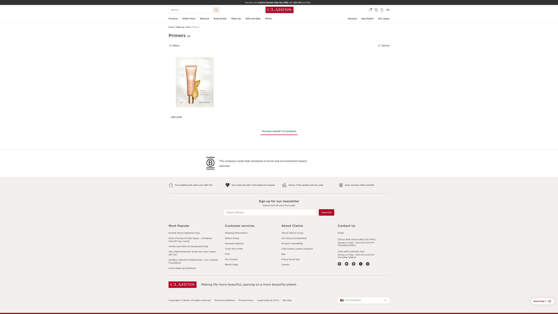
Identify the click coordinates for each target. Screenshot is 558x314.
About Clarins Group (292, 233)
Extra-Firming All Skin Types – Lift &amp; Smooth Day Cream (190, 239)
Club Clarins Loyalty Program (297, 249)
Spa (283, 254)
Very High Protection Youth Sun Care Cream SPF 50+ (192, 253)
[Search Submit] (216, 10)
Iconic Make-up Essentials (182, 268)
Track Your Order (234, 249)
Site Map (287, 300)
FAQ (227, 254)
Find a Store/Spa (290, 259)
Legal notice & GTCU (268, 300)
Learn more (224, 166)
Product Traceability (292, 243)
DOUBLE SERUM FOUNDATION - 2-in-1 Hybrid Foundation (193, 261)
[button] (542, 301)
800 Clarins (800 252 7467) (360, 239)
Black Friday (231, 264)
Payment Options (234, 243)
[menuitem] (370, 10)
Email (341, 233)
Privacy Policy (246, 300)
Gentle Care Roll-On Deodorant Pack (188, 246)
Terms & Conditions (224, 300)
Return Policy (232, 238)
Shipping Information (236, 233)
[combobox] (363, 300)
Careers (285, 264)
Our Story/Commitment (294, 238)
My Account (231, 259)
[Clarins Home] (279, 9)
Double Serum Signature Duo (184, 233)
